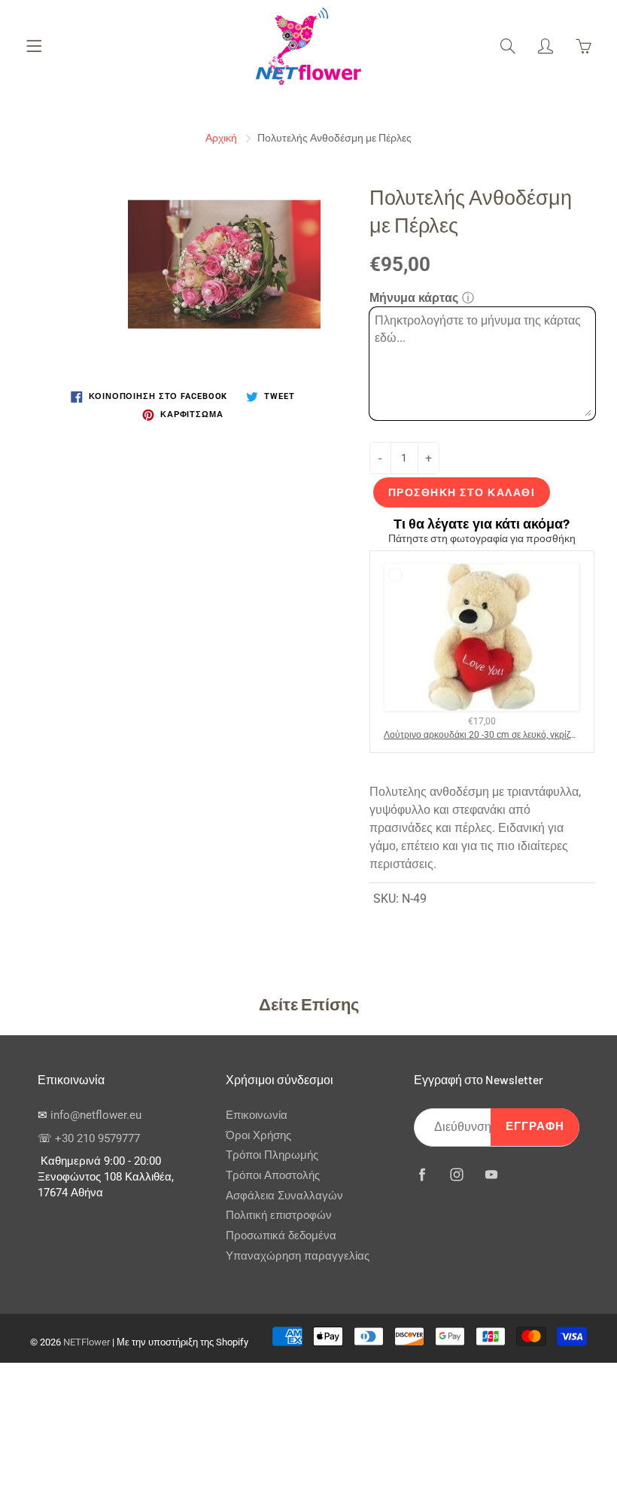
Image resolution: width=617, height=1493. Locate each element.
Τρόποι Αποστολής (273, 1175)
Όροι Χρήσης (258, 1135)
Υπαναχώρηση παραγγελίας (297, 1256)
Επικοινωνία (256, 1115)
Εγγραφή (535, 1126)
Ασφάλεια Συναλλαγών (284, 1196)
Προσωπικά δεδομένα (281, 1235)
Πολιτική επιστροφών (279, 1215)
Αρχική (221, 138)
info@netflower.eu (95, 1115)
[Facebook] (422, 1175)
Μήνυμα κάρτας (413, 298)
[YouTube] (491, 1175)
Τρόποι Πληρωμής (272, 1155)
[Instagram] (456, 1175)
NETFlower (86, 1342)
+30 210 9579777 (97, 1138)
